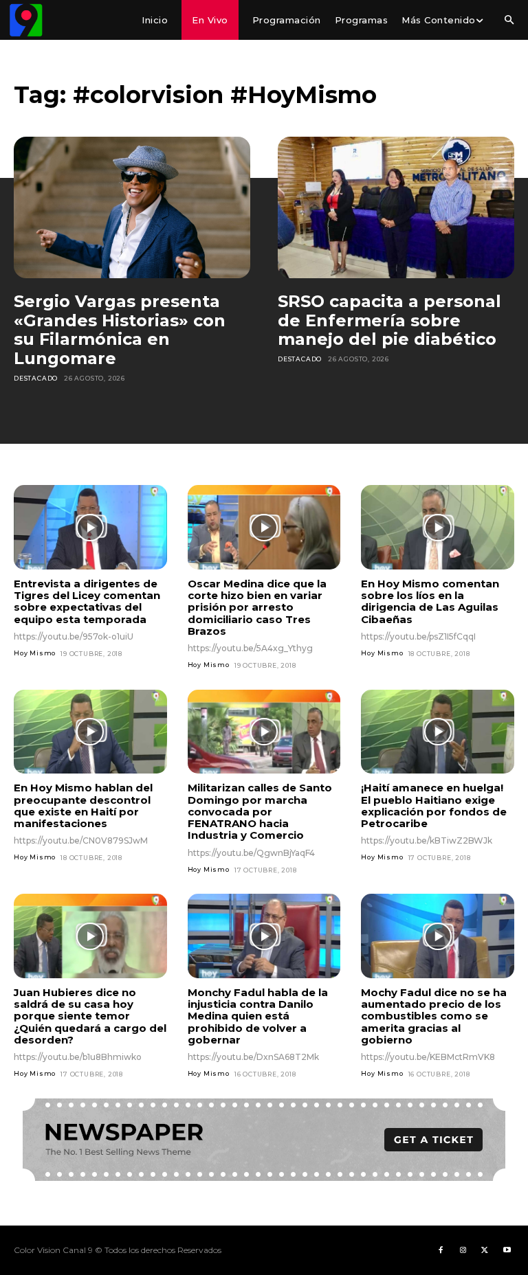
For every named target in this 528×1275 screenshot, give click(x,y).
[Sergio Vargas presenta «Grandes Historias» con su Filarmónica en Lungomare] (132, 207)
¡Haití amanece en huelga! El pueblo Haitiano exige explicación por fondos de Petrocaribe (434, 805)
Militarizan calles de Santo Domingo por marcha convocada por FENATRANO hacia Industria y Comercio (260, 811)
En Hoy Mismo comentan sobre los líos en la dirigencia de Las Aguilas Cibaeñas (430, 601)
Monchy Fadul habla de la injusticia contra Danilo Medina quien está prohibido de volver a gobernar (258, 1016)
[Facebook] (440, 1250)
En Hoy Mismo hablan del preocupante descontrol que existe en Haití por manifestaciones (83, 805)
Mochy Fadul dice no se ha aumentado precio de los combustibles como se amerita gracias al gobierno (434, 1016)
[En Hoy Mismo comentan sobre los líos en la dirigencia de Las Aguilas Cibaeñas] (437, 527)
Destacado (36, 378)
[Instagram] (462, 1250)
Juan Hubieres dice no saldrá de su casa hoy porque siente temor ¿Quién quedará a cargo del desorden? (90, 1016)
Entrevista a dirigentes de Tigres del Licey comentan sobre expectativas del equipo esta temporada (87, 601)
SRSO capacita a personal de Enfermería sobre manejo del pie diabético (389, 320)
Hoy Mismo (35, 653)
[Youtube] (506, 1250)
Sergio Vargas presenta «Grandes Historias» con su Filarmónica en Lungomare (120, 329)
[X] (484, 1250)
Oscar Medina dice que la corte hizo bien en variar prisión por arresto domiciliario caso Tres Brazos (257, 607)
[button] (508, 20)
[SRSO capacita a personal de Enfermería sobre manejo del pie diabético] (396, 207)
